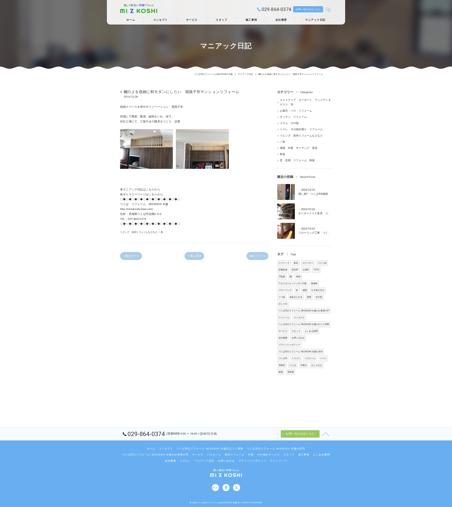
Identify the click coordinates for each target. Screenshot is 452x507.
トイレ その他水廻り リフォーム (301, 129)
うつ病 (282, 297)
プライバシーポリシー (289, 344)
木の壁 (319, 297)
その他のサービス (268, 454)
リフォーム (284, 317)
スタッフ (296, 331)
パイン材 (322, 263)
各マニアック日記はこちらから (140, 189)
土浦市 (306, 269)
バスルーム (310, 358)
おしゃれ (283, 304)
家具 (296, 263)
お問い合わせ (298, 338)
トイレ (323, 358)
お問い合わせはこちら (308, 9)
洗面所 (282, 365)
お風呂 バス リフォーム (296, 110)
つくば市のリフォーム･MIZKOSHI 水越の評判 (301, 351)
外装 (251, 454)
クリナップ (284, 263)
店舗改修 (283, 269)
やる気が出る (317, 290)
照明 (309, 297)
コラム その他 (289, 123)
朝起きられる (296, 297)
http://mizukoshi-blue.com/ (136, 209)
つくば (293, 365)
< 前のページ (131, 255)
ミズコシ (296, 358)
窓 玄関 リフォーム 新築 (297, 160)
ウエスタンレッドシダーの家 (293, 283)
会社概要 (283, 338)
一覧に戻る (194, 255)
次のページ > (257, 255)
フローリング (285, 290)
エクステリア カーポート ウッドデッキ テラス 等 (306, 102)
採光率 (295, 269)
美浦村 (314, 283)
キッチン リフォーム (293, 116)
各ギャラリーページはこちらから (141, 194)
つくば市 (283, 358)
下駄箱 (282, 276)
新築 (282, 154)
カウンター (308, 263)
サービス (283, 331)
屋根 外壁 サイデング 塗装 (298, 148)
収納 (298, 276)
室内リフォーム (235, 454)
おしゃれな (316, 365)
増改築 (290, 372)
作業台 (304, 365)
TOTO (316, 269)
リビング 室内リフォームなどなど (138, 232)
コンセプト (299, 317)
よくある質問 (311, 331)
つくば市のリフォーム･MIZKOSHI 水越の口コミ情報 (304, 324)
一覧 (161, 232)
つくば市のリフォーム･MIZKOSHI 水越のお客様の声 (304, 310)
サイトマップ (278, 460)
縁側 (305, 290)
